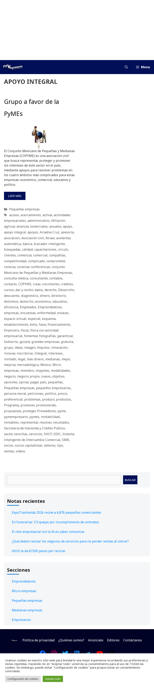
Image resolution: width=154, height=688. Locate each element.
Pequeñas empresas (24, 209)
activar (47, 215)
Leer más (14, 196)
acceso (14, 215)
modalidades (60, 370)
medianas (52, 359)
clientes (10, 255)
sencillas (20, 434)
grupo (8, 347)
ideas (19, 347)
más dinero (35, 359)
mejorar (9, 365)
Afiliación (58, 220)
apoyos (32, 232)
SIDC (57, 434)
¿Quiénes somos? (71, 640)
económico (43, 301)
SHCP (48, 434)
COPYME (24, 284)
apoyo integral (15, 232)
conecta (9, 267)
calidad (27, 249)
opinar (23, 382)
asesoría (67, 232)
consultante (39, 278)
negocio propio (28, 376)
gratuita (67, 341)
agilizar (9, 226)
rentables (11, 422)
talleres (50, 445)
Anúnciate (95, 640)
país (43, 382)
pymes (34, 417)
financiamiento (59, 324)
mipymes (42, 370)
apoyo (67, 226)
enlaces (63, 313)
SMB (65, 440)
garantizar (65, 336)
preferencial (13, 399)
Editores (113, 640)
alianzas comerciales (32, 226)
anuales (55, 226)
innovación (59, 347)
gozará (25, 341)
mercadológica (28, 365)
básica (27, 244)
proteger (29, 411)
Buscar (130, 480)
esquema (49, 318)
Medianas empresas (27, 610)
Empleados (28, 307)
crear (36, 284)
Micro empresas (24, 591)
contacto (10, 284)
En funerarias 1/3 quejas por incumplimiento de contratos (55, 522)
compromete (55, 261)
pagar (34, 382)
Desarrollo (66, 290)
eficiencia (11, 307)
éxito (33, 324)
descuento (11, 295)
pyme (62, 411)
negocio (10, 376)
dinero (45, 295)
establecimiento (16, 324)
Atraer (50, 238)
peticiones (35, 393)
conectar (23, 267)
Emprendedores (50, 307)
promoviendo (46, 405)
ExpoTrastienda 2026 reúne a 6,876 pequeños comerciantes (56, 512)
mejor (66, 359)
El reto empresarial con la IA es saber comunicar (48, 531)
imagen (29, 347)
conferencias (40, 267)
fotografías (47, 336)
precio (62, 393)
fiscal (25, 330)
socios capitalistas (28, 445)
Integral (40, 353)
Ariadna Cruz (49, 232)
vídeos (20, 451)
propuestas (12, 411)
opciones (10, 382)
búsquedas (12, 249)
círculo (63, 249)
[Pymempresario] (13, 67)
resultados (61, 422)
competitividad (15, 261)
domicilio (26, 301)
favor (42, 324)
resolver (45, 422)
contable (55, 278)
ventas (9, 451)
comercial (40, 255)
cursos (9, 290)
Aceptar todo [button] (53, 679)
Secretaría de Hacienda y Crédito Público (34, 428)
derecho (51, 290)
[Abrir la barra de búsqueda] (126, 67)
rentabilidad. (50, 417)
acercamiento (31, 215)
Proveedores (46, 411)
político (50, 393)
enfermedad (46, 313)
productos (63, 399)
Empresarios (21, 620)
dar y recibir (24, 290)
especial (34, 318)
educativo (60, 301)
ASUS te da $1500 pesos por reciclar (39, 551)
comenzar (24, 255)
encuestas (28, 313)
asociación (12, 238)
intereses (55, 353)
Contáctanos (132, 640)
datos (39, 290)
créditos (67, 284)
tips (60, 445)
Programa (11, 405)
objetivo (58, 376)
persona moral (15, 393)
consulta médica (16, 278)
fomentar (30, 336)
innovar (9, 353)
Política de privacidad (38, 640)
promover (27, 405)
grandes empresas (45, 341)
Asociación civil (32, 238)
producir (48, 399)
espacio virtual (15, 318)
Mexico (45, 365)
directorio (58, 295)
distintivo (11, 301)
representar (29, 422)
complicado (36, 261)
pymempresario (16, 417)
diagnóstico (29, 295)
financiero (11, 330)
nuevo (46, 376)
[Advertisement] (77, 30)
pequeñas (55, 382)
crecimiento (50, 284)
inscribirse (25, 353)
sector (8, 434)
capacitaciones (45, 249)
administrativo (38, 220)
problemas (32, 399)
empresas (11, 313)
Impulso (43, 347)
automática (12, 244)
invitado (10, 359)
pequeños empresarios (53, 388)
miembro (27, 370)
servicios (35, 434)
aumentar (63, 238)
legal (21, 359)
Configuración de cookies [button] (22, 679)
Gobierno (11, 341)
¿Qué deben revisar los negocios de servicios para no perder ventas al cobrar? (70, 541)
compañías (57, 255)
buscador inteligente (49, 244)
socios (8, 445)
